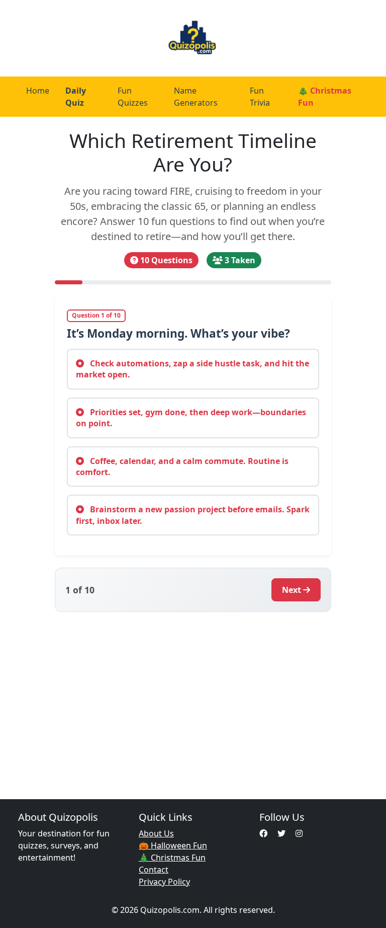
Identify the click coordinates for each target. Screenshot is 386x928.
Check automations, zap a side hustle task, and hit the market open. (192, 369)
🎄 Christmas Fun (324, 96)
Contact (153, 869)
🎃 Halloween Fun (173, 845)
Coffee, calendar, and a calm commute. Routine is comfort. (182, 466)
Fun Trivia (260, 96)
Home (37, 90)
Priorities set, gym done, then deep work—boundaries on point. (191, 418)
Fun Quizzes (133, 96)
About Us (156, 833)
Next (291, 589)
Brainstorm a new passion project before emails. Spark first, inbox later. (193, 515)
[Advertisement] (193, 699)
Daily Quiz (75, 96)
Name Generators (196, 96)
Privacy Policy (164, 881)
